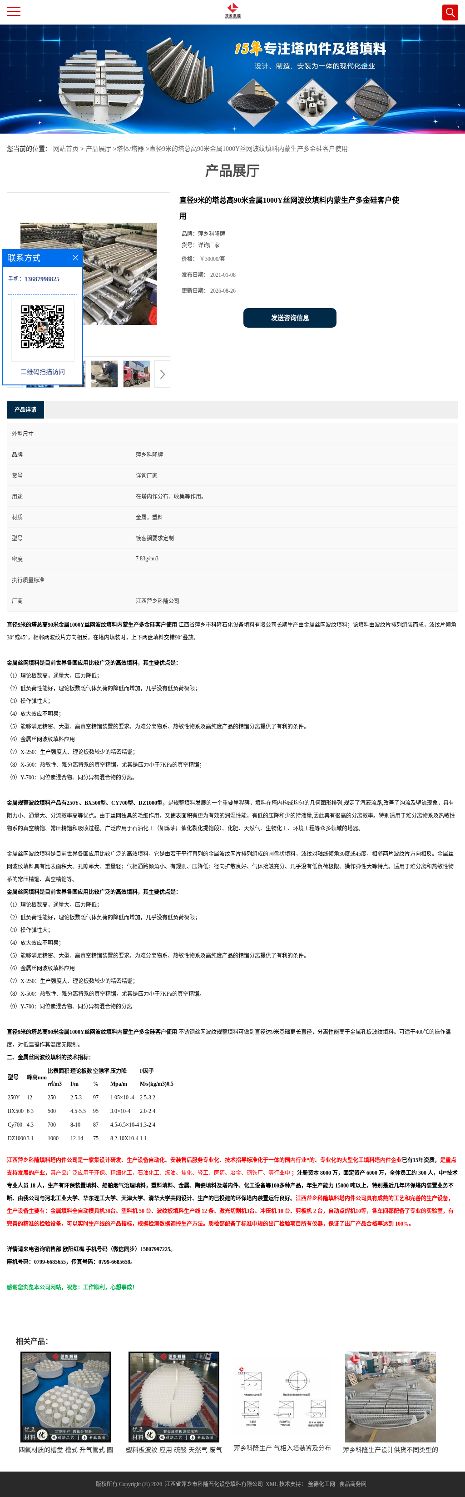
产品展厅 (98, 148)
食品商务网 (352, 1484)
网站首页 (66, 148)
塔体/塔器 (130, 148)
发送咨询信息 (290, 317)
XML (272, 1484)
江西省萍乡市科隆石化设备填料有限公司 (214, 1484)
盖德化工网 (321, 1484)
